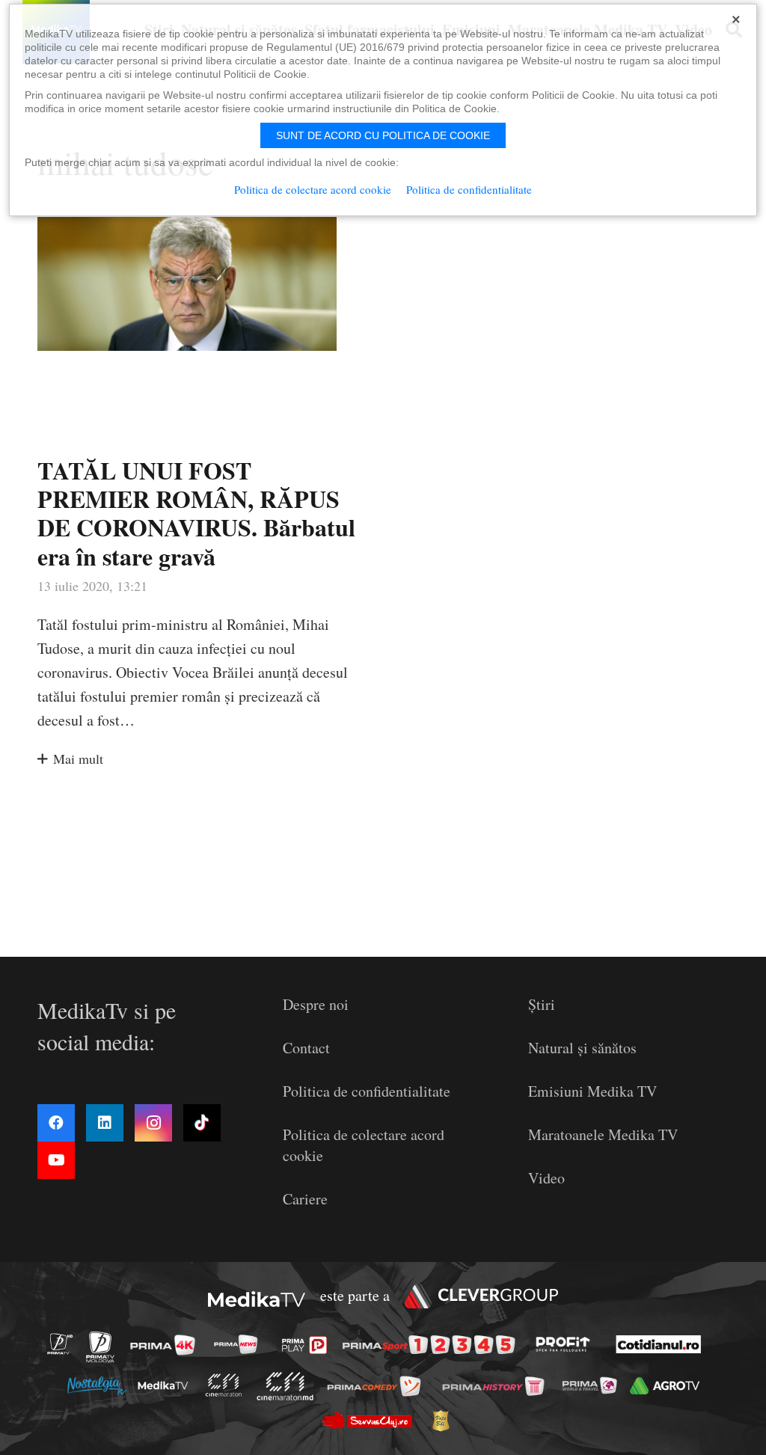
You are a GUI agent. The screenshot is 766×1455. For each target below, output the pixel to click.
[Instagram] (153, 1123)
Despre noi (316, 1004)
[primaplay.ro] (308, 1345)
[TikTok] (202, 1123)
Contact (306, 1048)
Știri (541, 1004)
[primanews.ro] (240, 1344)
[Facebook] (56, 1123)
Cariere (305, 1199)
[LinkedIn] (104, 1123)
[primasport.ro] (432, 1344)
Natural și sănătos (582, 1048)
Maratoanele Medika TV (603, 1134)
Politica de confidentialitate (366, 1091)
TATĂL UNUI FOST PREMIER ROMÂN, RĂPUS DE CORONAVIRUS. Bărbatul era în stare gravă (196, 513)
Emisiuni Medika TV (592, 1091)
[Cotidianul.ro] (662, 1344)
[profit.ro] (567, 1344)
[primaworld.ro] (593, 1385)
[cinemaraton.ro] (227, 1385)
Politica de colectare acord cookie (312, 189)
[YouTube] (56, 1160)
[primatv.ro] (64, 1344)
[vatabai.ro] (444, 1421)
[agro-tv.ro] (668, 1385)
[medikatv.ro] (166, 1385)
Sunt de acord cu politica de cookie (383, 135)
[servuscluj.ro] (371, 1419)
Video (546, 1178)
